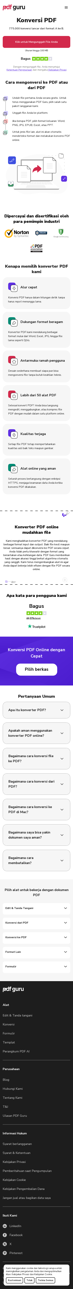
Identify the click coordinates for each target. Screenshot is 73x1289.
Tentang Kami (12, 1098)
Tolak (29, 1280)
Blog (6, 1080)
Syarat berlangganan (17, 1144)
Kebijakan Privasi (20, 1274)
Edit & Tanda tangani (17, 1015)
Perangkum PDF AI (16, 1051)
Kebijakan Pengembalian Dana (23, 1189)
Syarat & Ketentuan (16, 1153)
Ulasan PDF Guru (15, 1116)
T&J (5, 1107)
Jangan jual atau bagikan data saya (27, 1198)
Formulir (9, 1033)
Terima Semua (45, 1280)
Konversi (8, 1024)
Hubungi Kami (13, 1089)
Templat (9, 1042)
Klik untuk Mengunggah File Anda (36, 42)
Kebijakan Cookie (43, 1274)
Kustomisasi (14, 1280)
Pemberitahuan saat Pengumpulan (27, 1171)
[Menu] (66, 7)
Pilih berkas (36, 669)
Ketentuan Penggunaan (19, 69)
